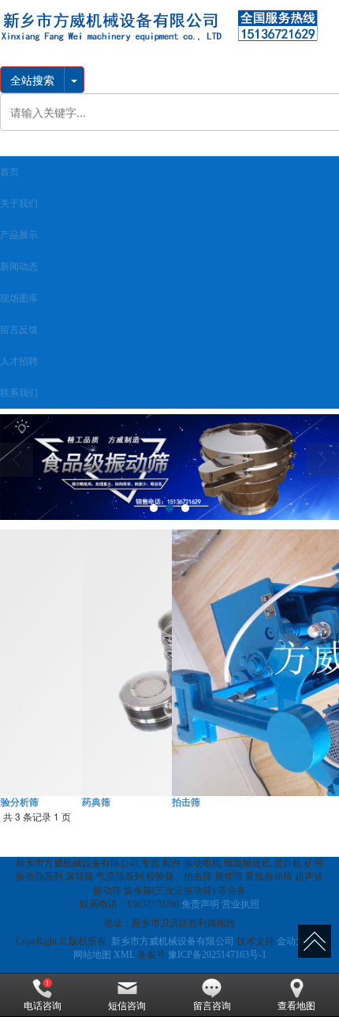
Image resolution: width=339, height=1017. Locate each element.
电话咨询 (42, 1005)
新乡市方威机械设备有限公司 (172, 941)
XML (124, 954)
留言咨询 (212, 1005)
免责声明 (200, 904)
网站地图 (92, 954)
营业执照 (240, 904)
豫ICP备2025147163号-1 (217, 954)
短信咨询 (127, 1005)
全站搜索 (32, 80)
